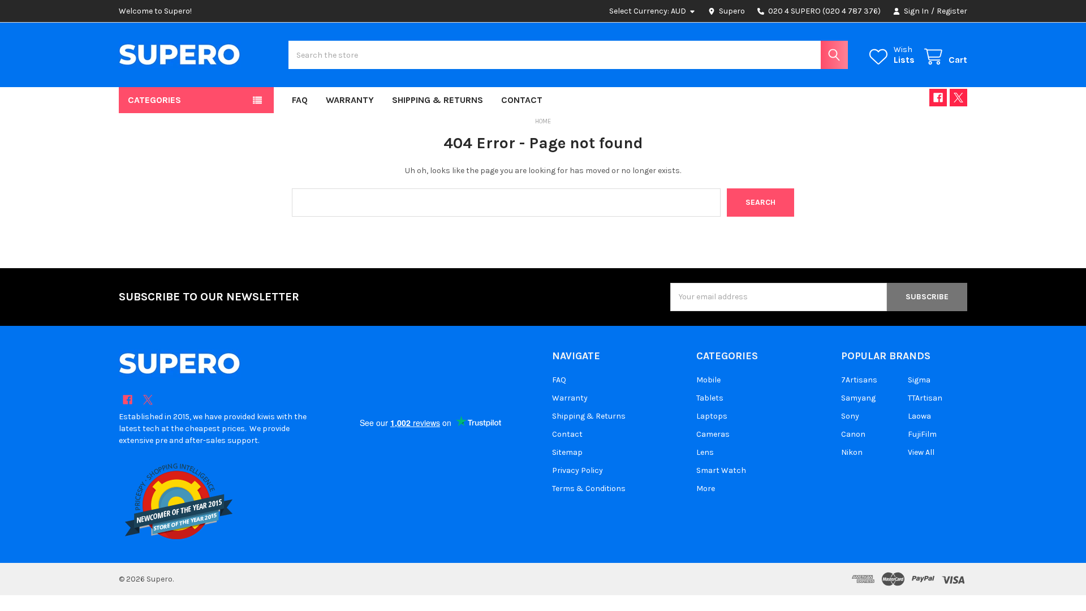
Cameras (713, 434)
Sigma (919, 380)
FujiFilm (922, 434)
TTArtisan (925, 398)
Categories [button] (154, 99)
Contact (521, 99)
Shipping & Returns (437, 99)
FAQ (300, 99)
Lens (705, 452)
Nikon (852, 452)
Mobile (708, 380)
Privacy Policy (577, 470)
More (705, 488)
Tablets (709, 398)
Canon (853, 434)
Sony (850, 416)
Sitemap (567, 452)
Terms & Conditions (589, 488)
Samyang (858, 398)
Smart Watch (721, 470)
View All (921, 452)
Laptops (711, 416)
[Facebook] (938, 97)
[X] (958, 97)
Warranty (350, 99)
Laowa (919, 416)
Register (952, 11)
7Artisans (859, 380)
